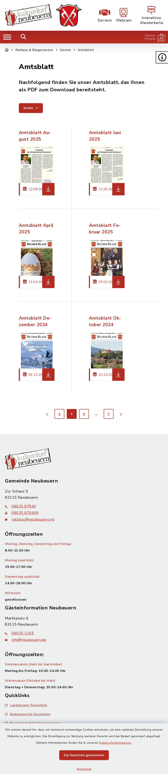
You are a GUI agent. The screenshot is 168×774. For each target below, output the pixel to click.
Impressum (84, 769)
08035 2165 (22, 633)
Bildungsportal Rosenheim (30, 714)
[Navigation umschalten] (7, 37)
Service (65, 50)
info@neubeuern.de (28, 639)
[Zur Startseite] (7, 49)
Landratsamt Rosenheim (28, 705)
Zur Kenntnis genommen (84, 755)
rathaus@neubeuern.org (33, 519)
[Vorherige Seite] (47, 414)
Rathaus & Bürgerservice (34, 50)
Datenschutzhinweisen (115, 743)
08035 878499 (25, 512)
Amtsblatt (86, 50)
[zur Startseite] (43, 15)
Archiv (28, 108)
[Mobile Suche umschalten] (23, 37)
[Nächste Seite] (121, 414)
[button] (162, 57)
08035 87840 (23, 506)
